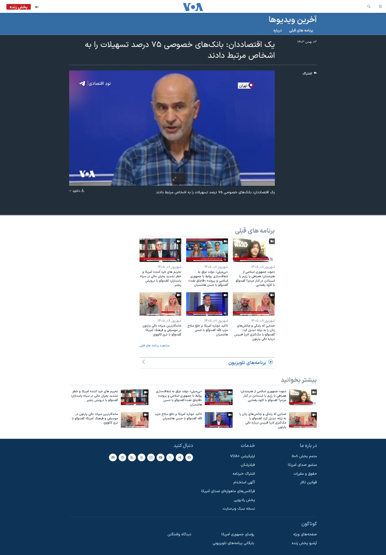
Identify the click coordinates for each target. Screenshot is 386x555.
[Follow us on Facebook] (189, 457)
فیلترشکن (248, 465)
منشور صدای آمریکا (302, 465)
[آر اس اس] (132, 457)
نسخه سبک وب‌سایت (239, 508)
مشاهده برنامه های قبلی (155, 346)
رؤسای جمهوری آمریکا (237, 534)
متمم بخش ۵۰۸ (304, 456)
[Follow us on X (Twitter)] (170, 457)
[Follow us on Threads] (141, 457)
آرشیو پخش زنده (304, 543)
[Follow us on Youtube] (160, 457)
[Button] (310, 74)
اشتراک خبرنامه (244, 474)
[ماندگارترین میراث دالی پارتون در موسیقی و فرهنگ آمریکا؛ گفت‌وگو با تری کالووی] (160, 304)
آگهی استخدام (244, 482)
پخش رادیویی (244, 500)
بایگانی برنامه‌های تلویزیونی (233, 543)
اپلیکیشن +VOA (242, 456)
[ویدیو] (37, 7)
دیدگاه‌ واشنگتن (179, 534)
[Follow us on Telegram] (179, 457)
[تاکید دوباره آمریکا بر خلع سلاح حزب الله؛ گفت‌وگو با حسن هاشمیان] (207, 304)
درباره (277, 30)
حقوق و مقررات (305, 474)
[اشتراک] (113, 457)
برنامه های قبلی (301, 30)
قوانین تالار (308, 482)
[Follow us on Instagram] (151, 457)
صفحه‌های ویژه (305, 534)
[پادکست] (122, 457)
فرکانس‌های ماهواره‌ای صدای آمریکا (228, 491)
